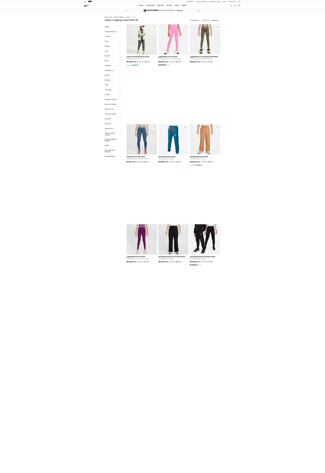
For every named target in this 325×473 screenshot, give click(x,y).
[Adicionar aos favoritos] (153, 27)
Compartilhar (194, 20)
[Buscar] (231, 5)
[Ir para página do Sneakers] (90, 1)
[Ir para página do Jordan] (85, 1)
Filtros (204, 20)
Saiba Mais (178, 10)
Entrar (239, 1)
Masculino (160, 5)
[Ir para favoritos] (235, 5)
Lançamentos (150, 5)
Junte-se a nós (231, 1)
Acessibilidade (189, 1)
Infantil (177, 5)
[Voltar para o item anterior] (126, 10)
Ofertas (141, 5)
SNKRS (184, 5)
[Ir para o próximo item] (199, 10)
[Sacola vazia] (239, 5)
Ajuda (224, 1)
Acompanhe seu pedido (214, 1)
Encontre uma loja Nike (201, 1)
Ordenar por (214, 20)
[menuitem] (141, 5)
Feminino (169, 5)
